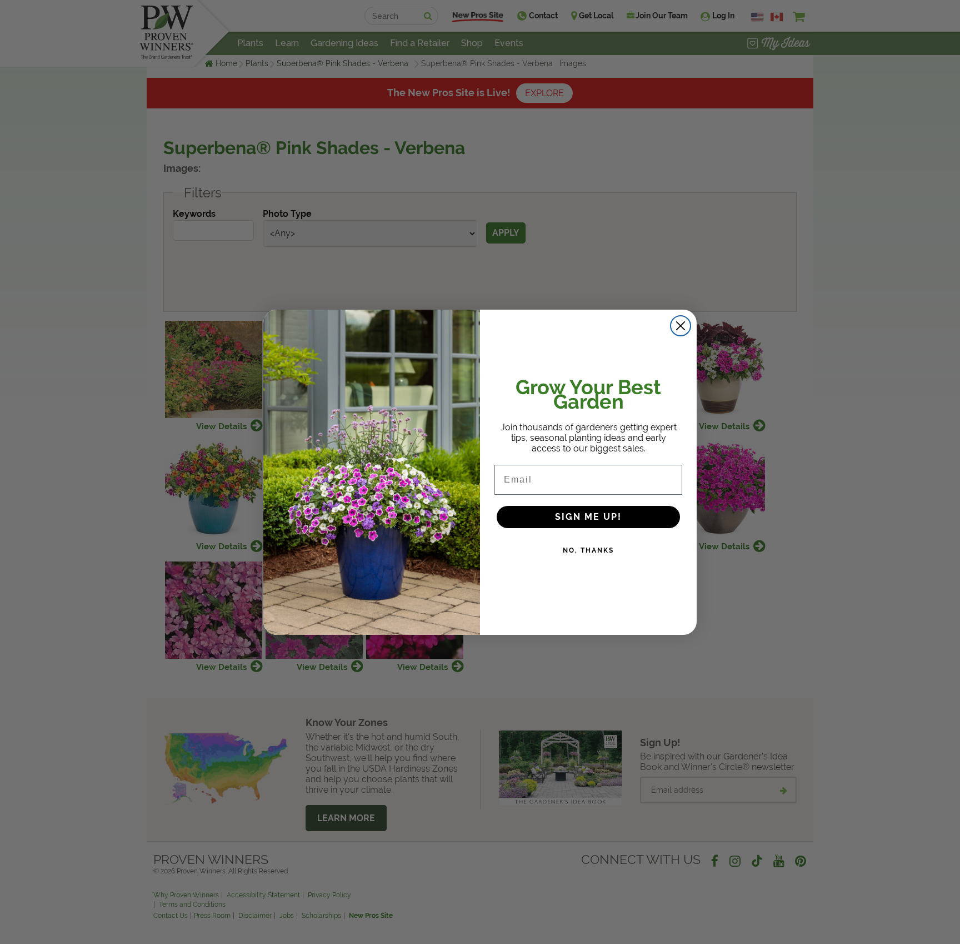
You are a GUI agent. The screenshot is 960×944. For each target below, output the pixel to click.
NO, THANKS (588, 550)
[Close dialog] (680, 325)
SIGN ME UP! (588, 516)
